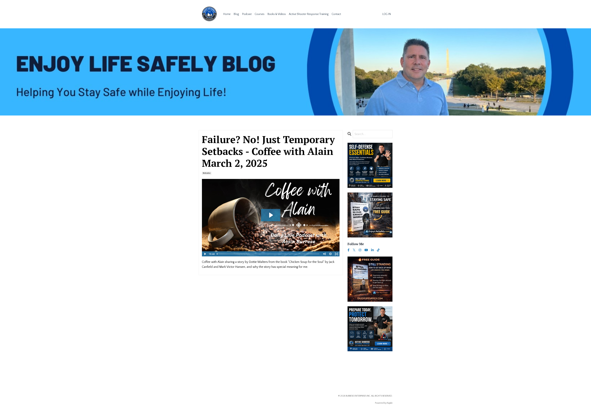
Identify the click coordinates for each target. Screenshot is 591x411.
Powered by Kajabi (383, 403)
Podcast (247, 14)
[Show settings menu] (330, 254)
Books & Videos (276, 14)
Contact (336, 14)
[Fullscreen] (337, 254)
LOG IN (386, 14)
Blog (236, 14)
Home (227, 14)
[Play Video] (205, 254)
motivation (207, 173)
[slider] (268, 254)
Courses (259, 14)
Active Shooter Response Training (309, 14)
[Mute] (324, 254)
